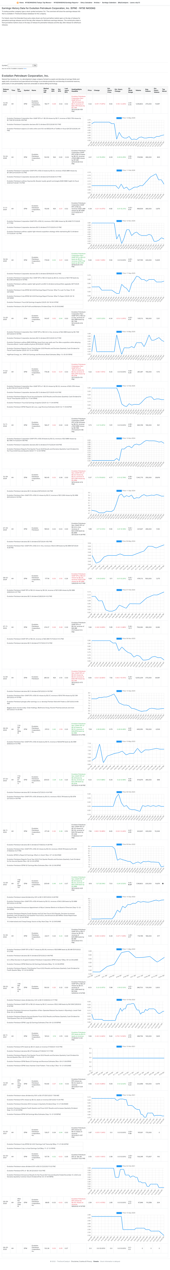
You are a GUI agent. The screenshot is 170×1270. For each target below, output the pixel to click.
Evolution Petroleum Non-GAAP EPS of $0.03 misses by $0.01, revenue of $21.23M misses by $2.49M (78, 475)
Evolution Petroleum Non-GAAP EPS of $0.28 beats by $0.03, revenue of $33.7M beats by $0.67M (78, 778)
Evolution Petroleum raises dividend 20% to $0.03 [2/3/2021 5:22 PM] (31, 1166)
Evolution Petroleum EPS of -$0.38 (78, 1155)
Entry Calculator (86, 2)
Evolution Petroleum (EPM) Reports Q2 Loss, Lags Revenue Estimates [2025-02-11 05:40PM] (39, 407)
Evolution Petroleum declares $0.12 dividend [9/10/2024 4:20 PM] (30, 491)
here (25, 68)
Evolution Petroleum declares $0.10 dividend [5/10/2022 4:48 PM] (30, 956)
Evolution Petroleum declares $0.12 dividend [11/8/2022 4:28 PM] (29, 845)
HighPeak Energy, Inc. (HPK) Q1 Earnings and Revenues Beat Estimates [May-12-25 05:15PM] (39, 354)
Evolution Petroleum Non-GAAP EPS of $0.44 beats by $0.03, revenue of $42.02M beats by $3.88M (78, 881)
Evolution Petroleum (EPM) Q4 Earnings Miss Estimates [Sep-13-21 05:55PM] (34, 1114)
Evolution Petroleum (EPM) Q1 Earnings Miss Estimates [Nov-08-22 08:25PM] (34, 865)
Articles (97, 2)
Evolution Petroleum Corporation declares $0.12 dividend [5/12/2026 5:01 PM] (34, 124)
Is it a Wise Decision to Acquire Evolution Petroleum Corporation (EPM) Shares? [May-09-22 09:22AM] (42, 960)
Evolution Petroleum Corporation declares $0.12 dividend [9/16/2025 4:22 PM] (34, 274)
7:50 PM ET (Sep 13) (19, 883)
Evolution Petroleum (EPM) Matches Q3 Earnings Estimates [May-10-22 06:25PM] (35, 964)
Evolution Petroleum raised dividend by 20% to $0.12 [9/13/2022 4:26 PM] (32, 897)
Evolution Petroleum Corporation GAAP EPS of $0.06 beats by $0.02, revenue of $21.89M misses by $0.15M (78, 423)
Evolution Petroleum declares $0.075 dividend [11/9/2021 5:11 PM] (30, 1051)
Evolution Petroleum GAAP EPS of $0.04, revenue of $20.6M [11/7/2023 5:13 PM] (35, 639)
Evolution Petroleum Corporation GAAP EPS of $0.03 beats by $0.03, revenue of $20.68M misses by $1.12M (78, 155)
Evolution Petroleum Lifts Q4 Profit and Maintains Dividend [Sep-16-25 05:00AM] (35, 306)
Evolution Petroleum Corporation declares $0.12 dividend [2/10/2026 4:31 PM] (34, 177)
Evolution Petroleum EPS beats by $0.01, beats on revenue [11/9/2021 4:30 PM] (34, 1047)
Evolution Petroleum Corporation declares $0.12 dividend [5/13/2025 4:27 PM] (34, 338)
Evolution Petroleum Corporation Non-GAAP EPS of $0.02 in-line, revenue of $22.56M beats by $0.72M (78, 316)
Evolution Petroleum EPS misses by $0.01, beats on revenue (78, 1130)
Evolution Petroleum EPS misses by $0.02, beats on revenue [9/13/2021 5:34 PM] (35, 1100)
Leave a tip (134, 2)
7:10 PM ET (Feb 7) (19, 779)
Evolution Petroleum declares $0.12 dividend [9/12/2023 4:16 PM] (30, 691)
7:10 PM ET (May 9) (19, 729)
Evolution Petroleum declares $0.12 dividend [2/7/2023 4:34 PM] (29, 792)
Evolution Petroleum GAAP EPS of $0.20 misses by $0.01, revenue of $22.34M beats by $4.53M (78, 986)
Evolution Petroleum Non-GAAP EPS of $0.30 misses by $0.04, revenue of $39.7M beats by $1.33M (78, 829)
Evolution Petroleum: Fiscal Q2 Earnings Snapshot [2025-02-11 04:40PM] (32, 403)
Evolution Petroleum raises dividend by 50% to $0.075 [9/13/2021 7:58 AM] (33, 1095)
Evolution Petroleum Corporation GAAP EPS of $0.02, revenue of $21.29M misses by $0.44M (78, 206)
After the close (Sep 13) (19, 1083)
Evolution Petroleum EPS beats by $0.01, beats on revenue (78, 1034)
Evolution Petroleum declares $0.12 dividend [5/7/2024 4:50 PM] (29, 541)
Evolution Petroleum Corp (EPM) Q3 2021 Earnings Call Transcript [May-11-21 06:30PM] (37, 1144)
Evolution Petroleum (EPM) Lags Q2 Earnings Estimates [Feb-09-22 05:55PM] (34, 1022)
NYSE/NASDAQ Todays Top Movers (38, 2)
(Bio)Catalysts (123, 2)
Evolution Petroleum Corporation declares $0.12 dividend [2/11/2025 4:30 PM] (34, 392)
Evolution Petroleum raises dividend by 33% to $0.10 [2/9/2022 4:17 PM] (32, 1000)
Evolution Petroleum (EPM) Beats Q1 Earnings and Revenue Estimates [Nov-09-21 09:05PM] (39, 1061)
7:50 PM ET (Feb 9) (19, 987)
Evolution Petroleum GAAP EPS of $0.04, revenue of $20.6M (78, 625)
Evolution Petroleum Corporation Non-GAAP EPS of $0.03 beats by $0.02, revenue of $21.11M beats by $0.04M (78, 258)
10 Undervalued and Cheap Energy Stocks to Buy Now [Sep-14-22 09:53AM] (34, 921)
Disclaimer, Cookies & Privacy (81, 1261)
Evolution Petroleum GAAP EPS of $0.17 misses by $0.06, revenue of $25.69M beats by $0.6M (78, 934)
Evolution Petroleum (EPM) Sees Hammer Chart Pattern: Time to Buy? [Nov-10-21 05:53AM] (39, 1066)
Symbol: (4, 65)
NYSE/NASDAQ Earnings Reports (66, 2)
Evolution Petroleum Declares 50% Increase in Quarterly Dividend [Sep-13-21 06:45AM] (37, 1104)
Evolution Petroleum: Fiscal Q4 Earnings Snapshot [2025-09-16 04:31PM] (32, 302)
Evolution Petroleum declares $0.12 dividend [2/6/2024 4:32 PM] (29, 596)
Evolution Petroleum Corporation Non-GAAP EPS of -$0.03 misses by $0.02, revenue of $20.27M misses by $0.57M (78, 369)
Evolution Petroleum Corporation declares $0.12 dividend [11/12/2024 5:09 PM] (34, 445)
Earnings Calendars (109, 2)
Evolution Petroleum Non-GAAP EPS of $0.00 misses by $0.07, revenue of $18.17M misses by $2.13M (78, 675)
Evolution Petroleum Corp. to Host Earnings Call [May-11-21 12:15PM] (31, 1148)
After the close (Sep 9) (19, 1202)
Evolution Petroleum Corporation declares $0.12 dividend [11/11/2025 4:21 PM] (34, 227)
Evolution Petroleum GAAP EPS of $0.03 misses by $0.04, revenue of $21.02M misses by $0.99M (78, 577)
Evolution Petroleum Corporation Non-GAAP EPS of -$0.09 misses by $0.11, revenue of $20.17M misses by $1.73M (78, 102)
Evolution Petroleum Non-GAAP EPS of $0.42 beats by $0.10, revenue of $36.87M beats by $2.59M (78, 728)
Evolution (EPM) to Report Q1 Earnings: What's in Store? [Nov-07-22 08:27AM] (34, 855)
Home (21, 2)
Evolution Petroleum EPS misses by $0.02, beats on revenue (78, 1082)
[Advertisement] (85, 43)
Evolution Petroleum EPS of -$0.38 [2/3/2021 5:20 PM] (26, 1171)
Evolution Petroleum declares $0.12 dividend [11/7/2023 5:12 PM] (29, 643)
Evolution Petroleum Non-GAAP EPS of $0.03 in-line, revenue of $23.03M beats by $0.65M (78, 528)
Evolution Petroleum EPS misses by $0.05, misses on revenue (78, 1201)
